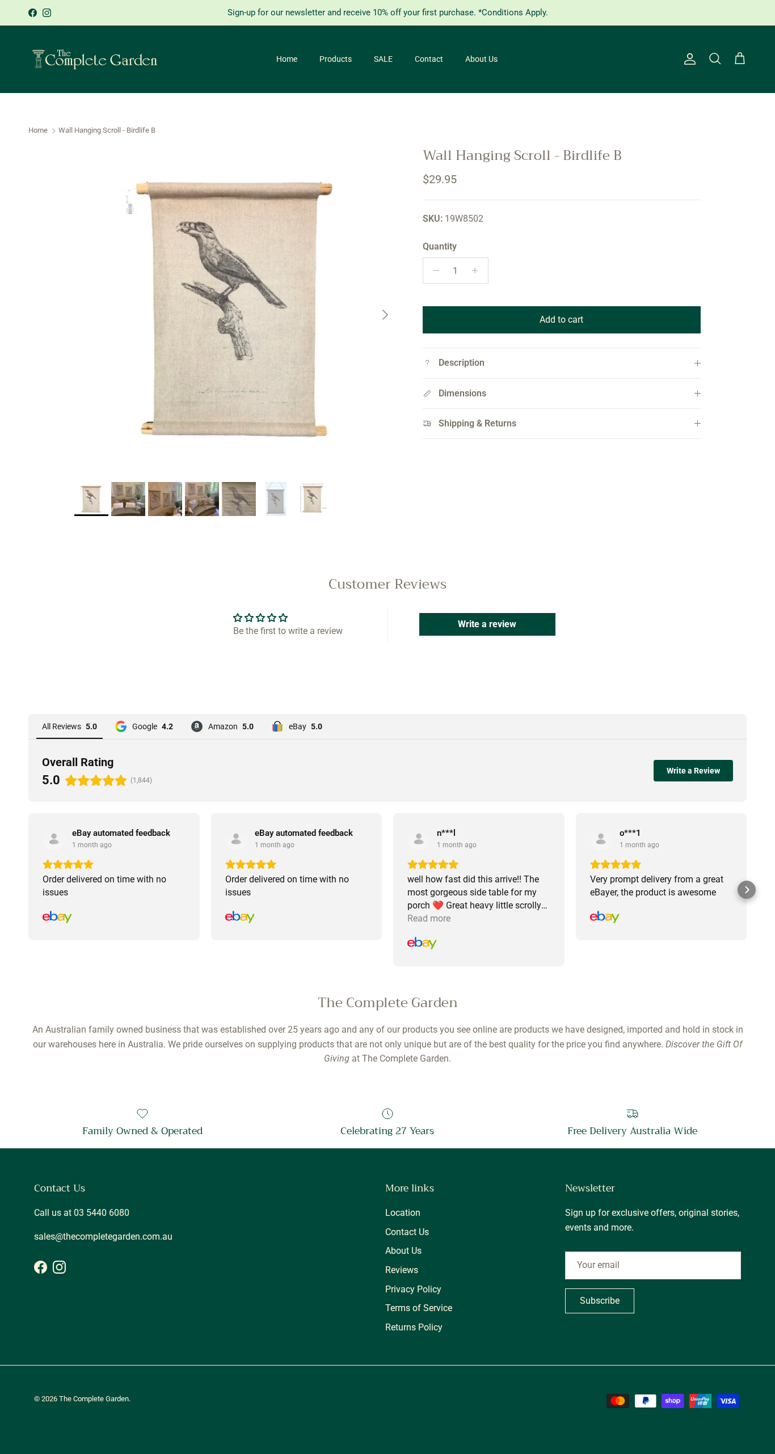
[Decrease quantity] (433, 270)
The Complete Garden (94, 1398)
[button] (28, 890)
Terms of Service (418, 1308)
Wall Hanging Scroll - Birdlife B (106, 130)
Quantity (440, 246)
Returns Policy (414, 1327)
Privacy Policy (413, 1289)
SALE (383, 59)
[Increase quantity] (478, 270)
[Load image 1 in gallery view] (236, 309)
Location (402, 1212)
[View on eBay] (54, 838)
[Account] (688, 59)
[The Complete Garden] (95, 59)
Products (335, 59)
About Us (481, 59)
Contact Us (407, 1232)
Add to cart (561, 319)
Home (286, 59)
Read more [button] (428, 918)
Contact (429, 59)
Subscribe (600, 1300)
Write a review (487, 624)
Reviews (401, 1270)
